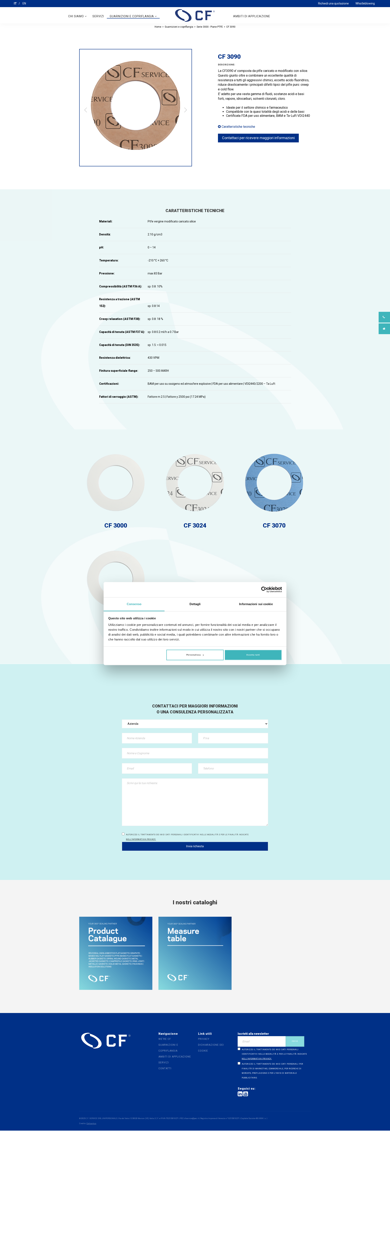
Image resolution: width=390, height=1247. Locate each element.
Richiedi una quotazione (333, 3)
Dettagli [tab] (195, 604)
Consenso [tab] (134, 604)
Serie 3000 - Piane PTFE (210, 26)
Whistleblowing (365, 3)
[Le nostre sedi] (384, 328)
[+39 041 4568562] (384, 317)
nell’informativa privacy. (141, 839)
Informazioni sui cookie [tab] (256, 604)
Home (158, 26)
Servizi (98, 16)
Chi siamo (76, 16)
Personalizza (193, 655)
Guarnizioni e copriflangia (132, 16)
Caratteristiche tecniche (238, 127)
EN (24, 3)
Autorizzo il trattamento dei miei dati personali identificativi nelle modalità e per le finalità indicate (187, 837)
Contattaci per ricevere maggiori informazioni (258, 138)
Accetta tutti (253, 655)
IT (15, 3)
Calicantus (91, 1123)
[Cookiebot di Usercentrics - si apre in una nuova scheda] (264, 589)
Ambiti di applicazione (251, 16)
